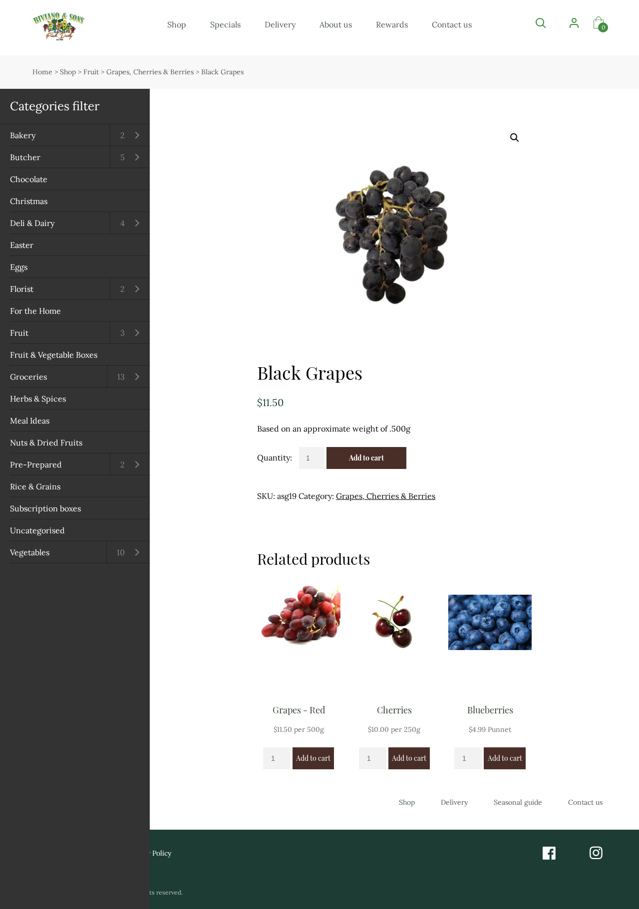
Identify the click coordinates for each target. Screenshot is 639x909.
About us (336, 24)
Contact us (452, 24)
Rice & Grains (35, 486)
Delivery (280, 24)
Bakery (22, 135)
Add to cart (366, 457)
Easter (21, 245)
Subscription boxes (45, 508)
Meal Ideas (29, 421)
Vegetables (29, 552)
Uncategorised (37, 530)
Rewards (392, 24)
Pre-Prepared (36, 464)
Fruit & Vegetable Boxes (53, 355)
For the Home (35, 311)
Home (42, 71)
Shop (176, 24)
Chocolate (28, 179)
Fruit (19, 333)
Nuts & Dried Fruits (46, 443)
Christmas (28, 201)
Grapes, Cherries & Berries (150, 71)
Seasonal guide (518, 802)
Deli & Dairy (32, 223)
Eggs (18, 267)
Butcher (25, 157)
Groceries (28, 377)
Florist (21, 289)
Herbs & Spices (38, 399)
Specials (225, 24)
